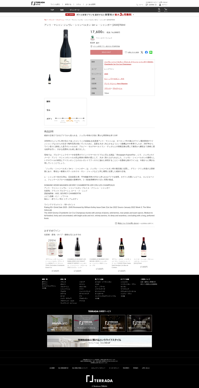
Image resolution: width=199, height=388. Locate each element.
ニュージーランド (84, 291)
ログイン (164, 5)
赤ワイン (45, 282)
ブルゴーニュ (60, 20)
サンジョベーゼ (100, 291)
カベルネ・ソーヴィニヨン (103, 282)
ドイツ (81, 289)
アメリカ (82, 301)
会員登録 (151, 5)
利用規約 (135, 368)
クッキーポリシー (114, 368)
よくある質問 (90, 4)
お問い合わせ (163, 2)
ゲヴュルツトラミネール (128, 291)
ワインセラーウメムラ (104, 38)
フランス (51, 20)
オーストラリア (84, 293)
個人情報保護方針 (63, 368)
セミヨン (123, 286)
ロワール (63, 293)
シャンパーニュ (65, 289)
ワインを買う (55, 4)
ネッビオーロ (99, 293)
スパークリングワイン (49, 286)
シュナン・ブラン (126, 293)
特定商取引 (126, 368)
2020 (106, 74)
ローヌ (62, 296)
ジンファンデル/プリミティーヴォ (105, 296)
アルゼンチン (83, 298)
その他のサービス (151, 2)
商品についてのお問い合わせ (128, 223)
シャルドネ (124, 282)
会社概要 (52, 368)
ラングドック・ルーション (68, 303)
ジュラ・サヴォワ (66, 298)
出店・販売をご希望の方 (148, 282)
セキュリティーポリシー (98, 368)
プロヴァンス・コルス (67, 301)
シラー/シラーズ (100, 289)
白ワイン (45, 284)
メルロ (97, 284)
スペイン (82, 284)
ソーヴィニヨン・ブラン (128, 284)
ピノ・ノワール (100, 286)
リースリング (125, 289)
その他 (44, 288)
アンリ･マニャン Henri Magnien (116, 83)
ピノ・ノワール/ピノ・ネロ (114, 79)
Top (45, 20)
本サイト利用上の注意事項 (148, 284)
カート (141, 5)
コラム (78, 4)
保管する (68, 4)
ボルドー (63, 284)
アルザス (63, 291)
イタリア (82, 282)
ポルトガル (82, 286)
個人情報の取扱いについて (80, 368)
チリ (80, 296)
